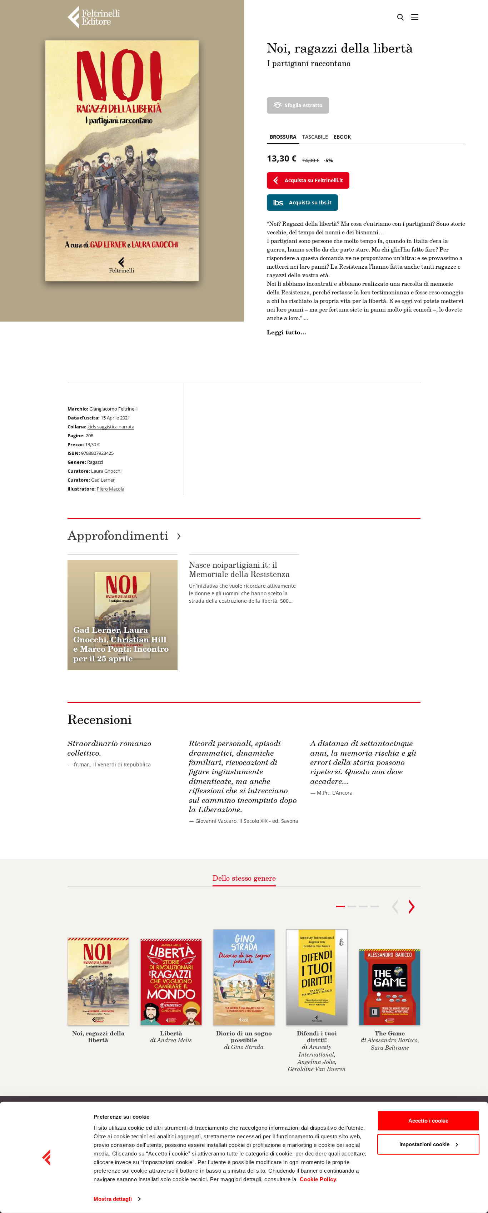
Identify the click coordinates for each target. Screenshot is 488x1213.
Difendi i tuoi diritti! (317, 1036)
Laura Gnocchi (106, 471)
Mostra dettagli (113, 1199)
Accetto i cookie (428, 1121)
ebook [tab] (342, 136)
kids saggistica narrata (111, 426)
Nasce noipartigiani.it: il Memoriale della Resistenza (239, 569)
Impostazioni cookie (424, 1144)
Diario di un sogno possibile (244, 1036)
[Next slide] (411, 907)
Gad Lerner (103, 480)
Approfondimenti (124, 535)
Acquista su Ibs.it (310, 202)
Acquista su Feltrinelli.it (314, 180)
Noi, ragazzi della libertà (98, 1036)
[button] (352, 906)
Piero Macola (110, 489)
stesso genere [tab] (244, 878)
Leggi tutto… (286, 332)
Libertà (171, 1033)
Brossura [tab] (283, 136)
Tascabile (315, 136)
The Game (390, 1033)
